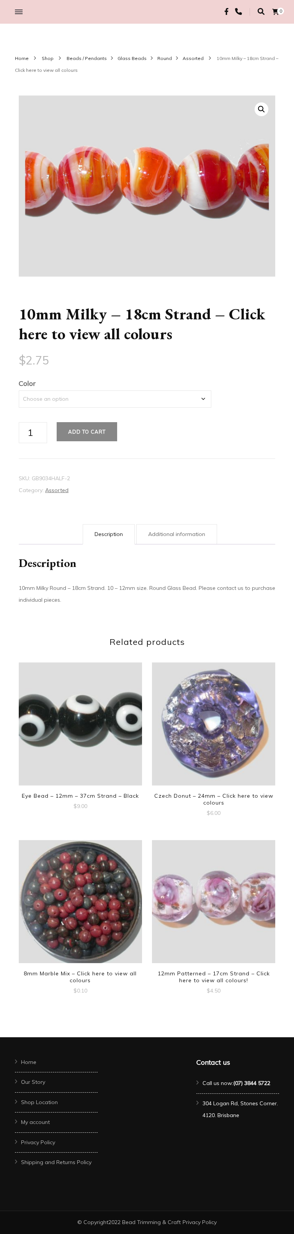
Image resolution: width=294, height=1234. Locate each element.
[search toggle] (261, 11)
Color (27, 383)
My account (35, 1122)
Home (28, 1062)
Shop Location (39, 1102)
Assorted (57, 490)
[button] (261, 109)
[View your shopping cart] (275, 12)
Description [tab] (109, 534)
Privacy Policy (38, 1142)
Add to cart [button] (80, 721)
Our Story (33, 1082)
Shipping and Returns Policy (56, 1162)
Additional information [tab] (176, 534)
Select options (213, 725)
